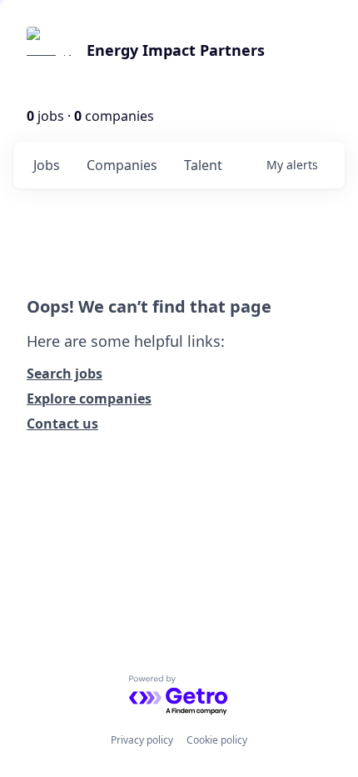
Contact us (62, 423)
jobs (46, 165)
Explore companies (89, 398)
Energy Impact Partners (176, 50)
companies (122, 165)
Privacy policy (142, 740)
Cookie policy (216, 740)
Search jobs (64, 373)
